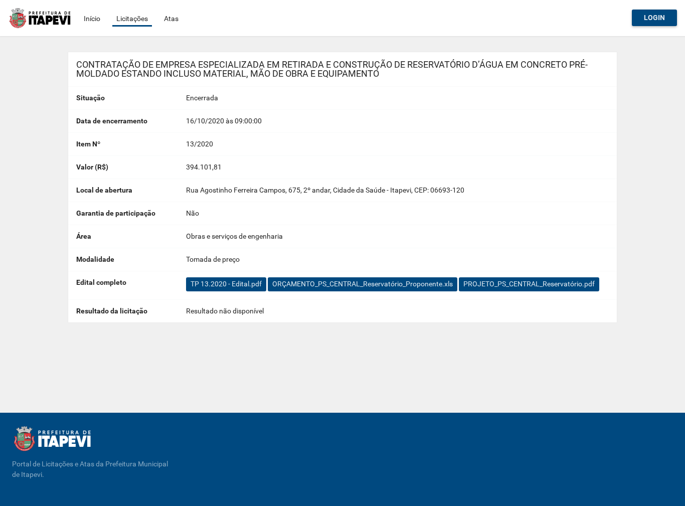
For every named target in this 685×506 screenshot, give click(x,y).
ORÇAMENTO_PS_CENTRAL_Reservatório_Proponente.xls (362, 284)
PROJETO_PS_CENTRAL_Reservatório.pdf (529, 284)
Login (654, 18)
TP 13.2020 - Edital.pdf (226, 284)
